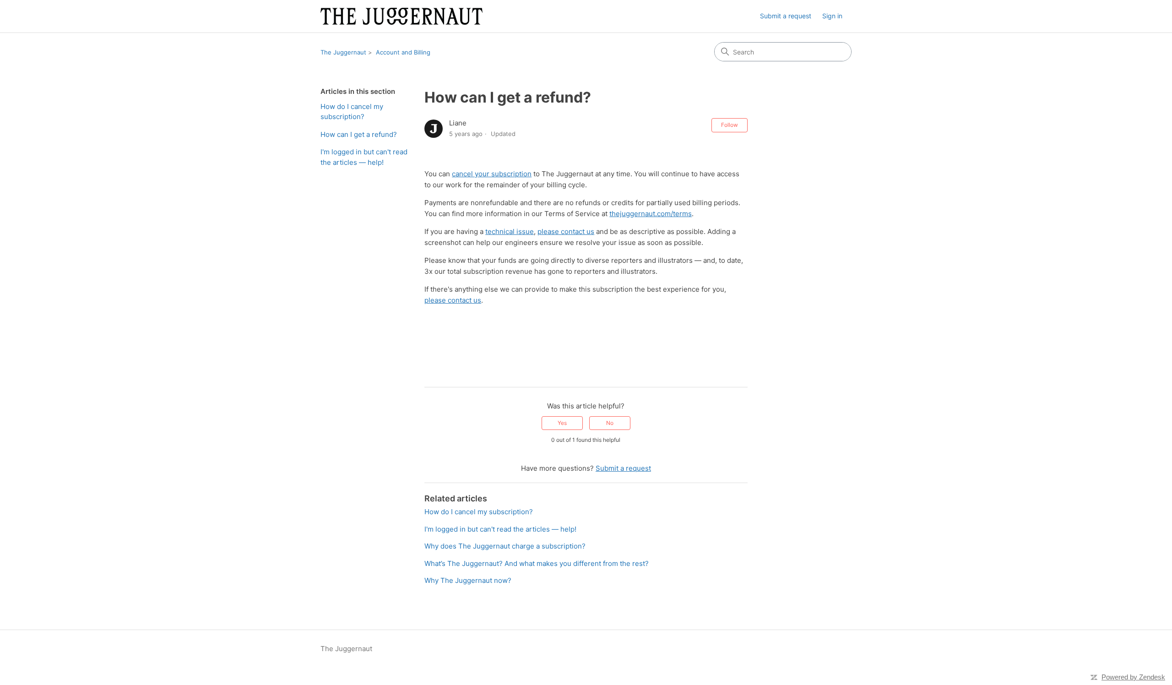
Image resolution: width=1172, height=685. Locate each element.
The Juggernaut (343, 52)
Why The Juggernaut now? (467, 580)
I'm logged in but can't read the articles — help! (363, 157)
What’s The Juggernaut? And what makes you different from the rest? (536, 563)
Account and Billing (403, 52)
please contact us (565, 231)
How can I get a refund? (358, 134)
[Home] (401, 16)
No (609, 422)
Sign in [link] (832, 16)
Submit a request (785, 16)
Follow (729, 124)
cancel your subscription (492, 173)
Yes (562, 422)
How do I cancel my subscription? (351, 111)
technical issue (509, 231)
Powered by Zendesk (1133, 677)
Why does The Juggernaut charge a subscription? (505, 546)
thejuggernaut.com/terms (650, 213)
